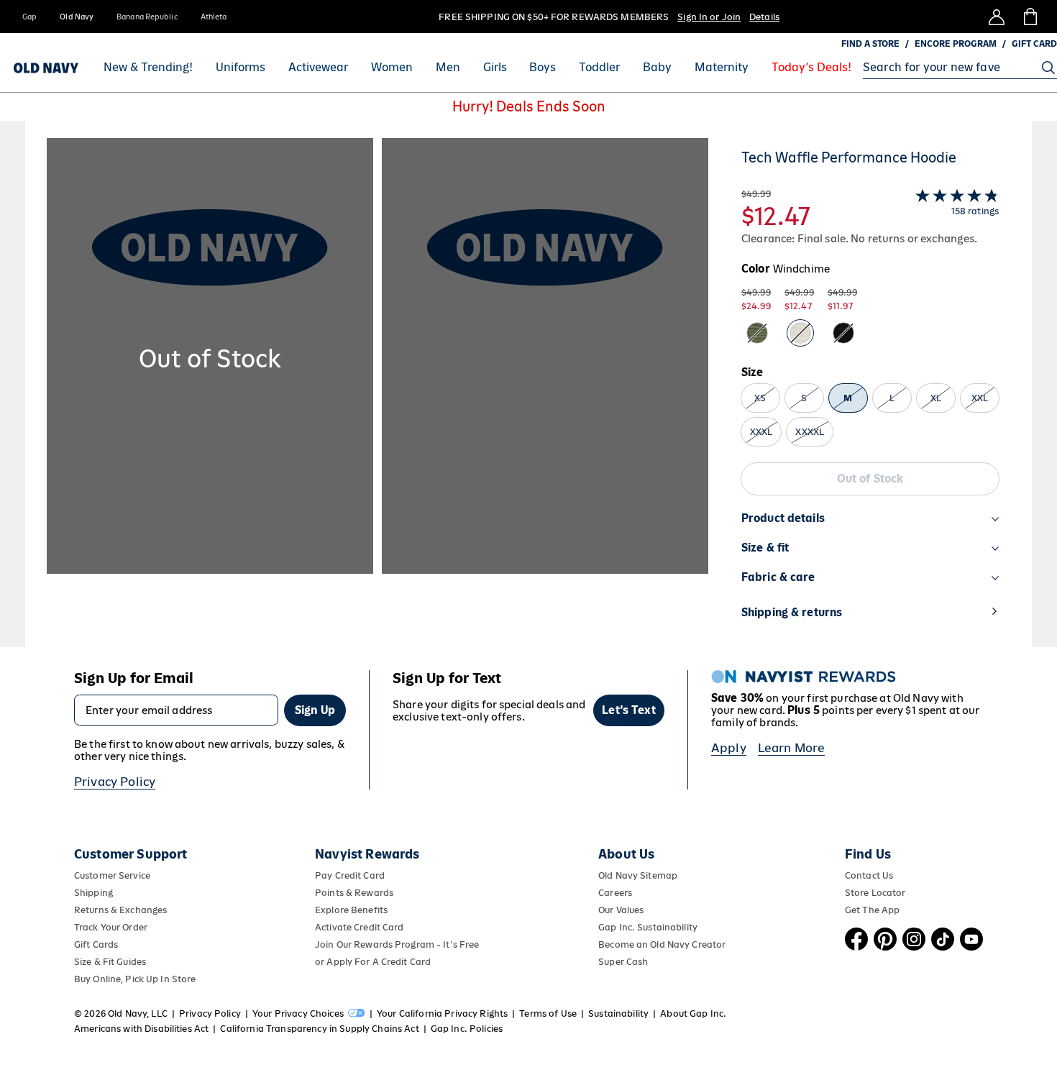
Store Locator (875, 892)
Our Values (621, 910)
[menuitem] (148, 67)
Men (448, 67)
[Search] (1048, 67)
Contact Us (869, 875)
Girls (495, 67)
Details (764, 17)
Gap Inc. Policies (467, 1028)
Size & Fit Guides (110, 961)
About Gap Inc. (693, 1013)
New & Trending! (148, 67)
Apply (728, 748)
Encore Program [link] (956, 44)
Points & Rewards (354, 892)
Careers (615, 892)
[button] (377, 392)
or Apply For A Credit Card (373, 961)
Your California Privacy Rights (442, 1013)
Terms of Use (548, 1013)
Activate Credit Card (359, 927)
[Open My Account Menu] (996, 16)
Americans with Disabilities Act (141, 1028)
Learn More (791, 748)
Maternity (722, 67)
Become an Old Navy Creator (662, 944)
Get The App (872, 910)
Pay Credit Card (350, 875)
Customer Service (112, 875)
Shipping (93, 892)
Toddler (599, 67)
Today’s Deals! (811, 67)
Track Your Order (110, 927)
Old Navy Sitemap (637, 875)
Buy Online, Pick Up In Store (135, 979)
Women (392, 67)
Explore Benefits (351, 910)
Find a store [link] (870, 44)
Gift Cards (96, 944)
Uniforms (240, 67)
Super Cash (623, 961)
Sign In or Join (709, 17)
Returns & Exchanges (120, 910)
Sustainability (618, 1013)
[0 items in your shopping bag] (1029, 16)
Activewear (318, 67)
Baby (657, 67)
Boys (542, 67)
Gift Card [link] (1034, 44)
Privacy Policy (114, 781)
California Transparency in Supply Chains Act (319, 1028)
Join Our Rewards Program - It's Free (397, 944)
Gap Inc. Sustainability (647, 927)
